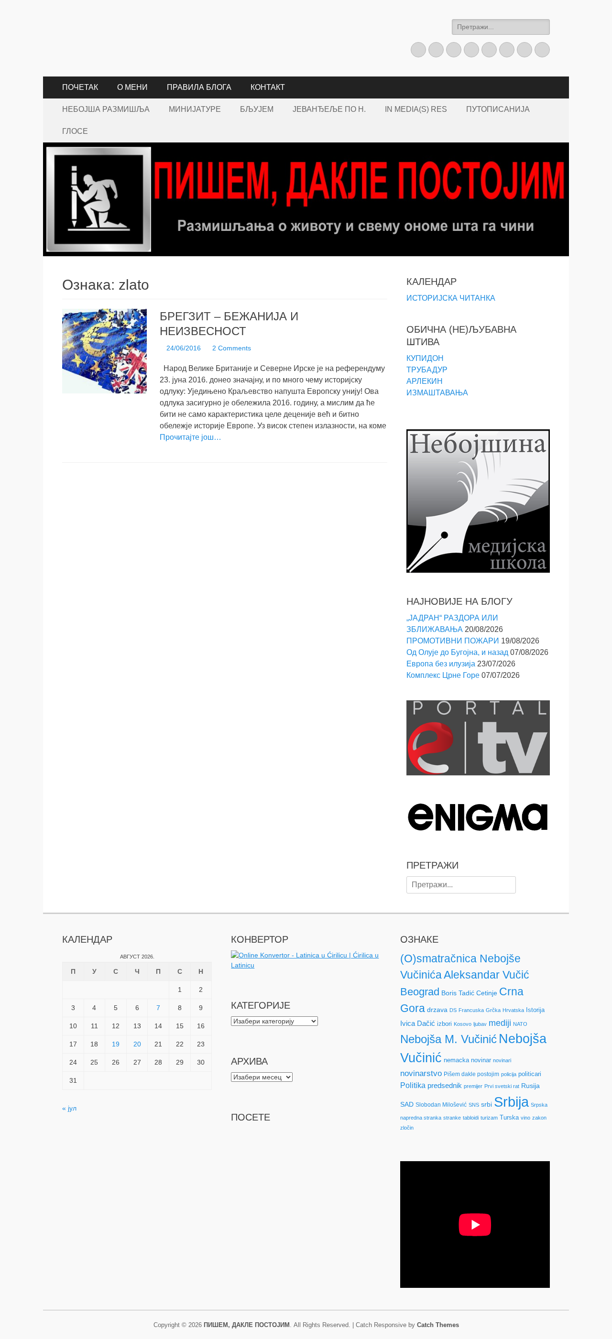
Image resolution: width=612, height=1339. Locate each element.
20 (137, 1044)
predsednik (444, 1085)
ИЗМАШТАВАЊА (437, 393)
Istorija (535, 1009)
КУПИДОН (425, 358)
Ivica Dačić (417, 1023)
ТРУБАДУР (427, 370)
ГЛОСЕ (75, 131)
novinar (481, 1060)
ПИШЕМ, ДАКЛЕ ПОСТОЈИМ (247, 1324)
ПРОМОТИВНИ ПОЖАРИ (452, 641)
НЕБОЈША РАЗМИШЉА (106, 109)
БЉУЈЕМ (256, 109)
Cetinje (486, 993)
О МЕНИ (132, 87)
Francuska (471, 1010)
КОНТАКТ (268, 87)
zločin (407, 1128)
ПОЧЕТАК (80, 87)
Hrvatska (513, 1010)
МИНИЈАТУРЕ (195, 109)
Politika (413, 1085)
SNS (474, 1105)
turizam (489, 1118)
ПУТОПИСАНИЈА (498, 109)
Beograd (419, 992)
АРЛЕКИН (424, 381)
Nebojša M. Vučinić (448, 1039)
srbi (486, 1104)
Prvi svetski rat (501, 1086)
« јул (69, 1108)
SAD (407, 1104)
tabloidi (471, 1118)
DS (453, 1010)
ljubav (480, 1024)
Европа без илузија (440, 664)
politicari (529, 1074)
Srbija (511, 1102)
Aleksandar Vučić (486, 975)
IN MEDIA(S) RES (416, 109)
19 (116, 1044)
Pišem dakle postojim (471, 1074)
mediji (500, 1023)
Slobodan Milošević (441, 1104)
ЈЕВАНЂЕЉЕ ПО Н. (329, 109)
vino (525, 1118)
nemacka (456, 1060)
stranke (452, 1118)
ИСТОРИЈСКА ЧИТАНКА (450, 298)
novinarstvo (421, 1073)
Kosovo (462, 1024)
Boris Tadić (457, 993)
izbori (444, 1023)
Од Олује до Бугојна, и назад (457, 652)
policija (508, 1074)
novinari (502, 1060)
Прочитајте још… (190, 437)
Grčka (493, 1010)
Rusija (530, 1085)
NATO (520, 1024)
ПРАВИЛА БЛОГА (199, 87)
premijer (473, 1086)
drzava (437, 1009)
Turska (509, 1117)
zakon (539, 1118)
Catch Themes (438, 1324)
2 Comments (231, 348)
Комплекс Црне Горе (443, 675)
